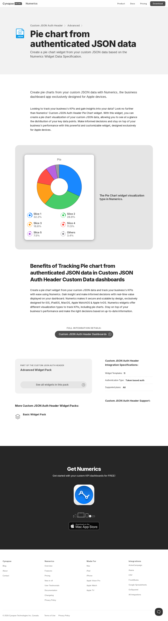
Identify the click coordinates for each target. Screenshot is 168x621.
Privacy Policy (64, 615)
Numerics (32, 3)
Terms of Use (49, 615)
